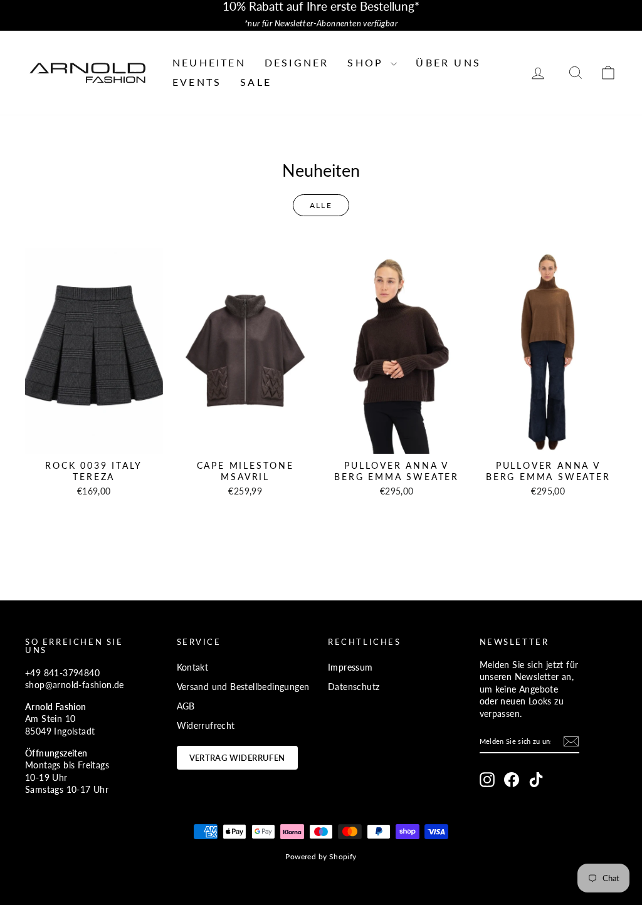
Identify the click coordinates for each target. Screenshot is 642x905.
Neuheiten (209, 62)
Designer (297, 62)
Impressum (350, 667)
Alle (321, 205)
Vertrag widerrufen (237, 758)
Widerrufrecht (206, 725)
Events (196, 82)
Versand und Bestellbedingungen (243, 686)
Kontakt (193, 667)
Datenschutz (353, 686)
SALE (255, 82)
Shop (367, 62)
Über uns (448, 62)
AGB (186, 706)
